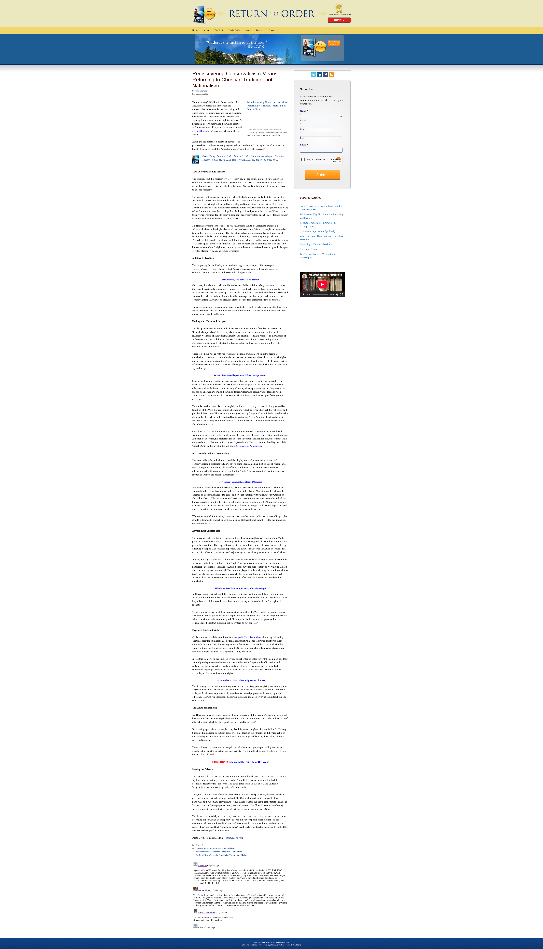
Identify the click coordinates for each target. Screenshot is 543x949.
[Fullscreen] (341, 294)
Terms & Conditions (293, 945)
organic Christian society (248, 637)
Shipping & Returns (249, 945)
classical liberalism (201, 131)
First (302, 129)
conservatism (217, 849)
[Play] (303, 294)
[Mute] (336, 294)
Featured (199, 846)
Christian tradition (203, 849)
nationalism (229, 849)
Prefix (303, 120)
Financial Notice (277, 945)
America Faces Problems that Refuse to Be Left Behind (219, 852)
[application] (322, 284)
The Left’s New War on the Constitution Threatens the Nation (221, 855)
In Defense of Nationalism (248, 446)
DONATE (339, 19)
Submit (322, 175)
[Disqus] (240, 896)
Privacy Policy (264, 945)
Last (302, 138)
